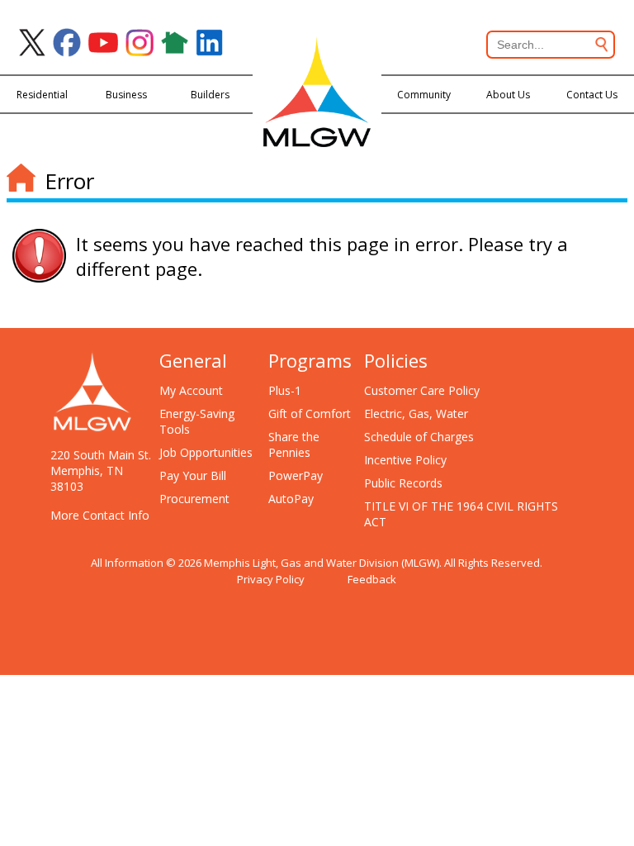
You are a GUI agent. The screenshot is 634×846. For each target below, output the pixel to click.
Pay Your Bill (192, 475)
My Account (191, 390)
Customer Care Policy (422, 390)
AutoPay (291, 498)
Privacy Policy (271, 579)
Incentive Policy (405, 460)
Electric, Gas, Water (416, 413)
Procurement (194, 498)
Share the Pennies (293, 444)
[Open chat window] (563, 845)
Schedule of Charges (419, 436)
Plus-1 (284, 390)
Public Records (403, 483)
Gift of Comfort (309, 413)
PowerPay (295, 475)
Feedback (372, 579)
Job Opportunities (206, 452)
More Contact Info (99, 515)
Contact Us (591, 95)
